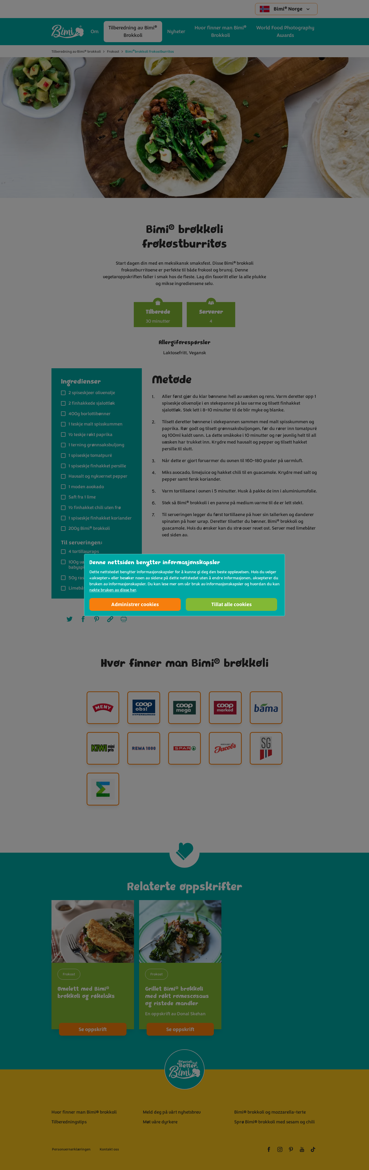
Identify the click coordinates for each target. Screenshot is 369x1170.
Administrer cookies (135, 604)
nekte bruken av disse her (112, 590)
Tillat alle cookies (231, 604)
